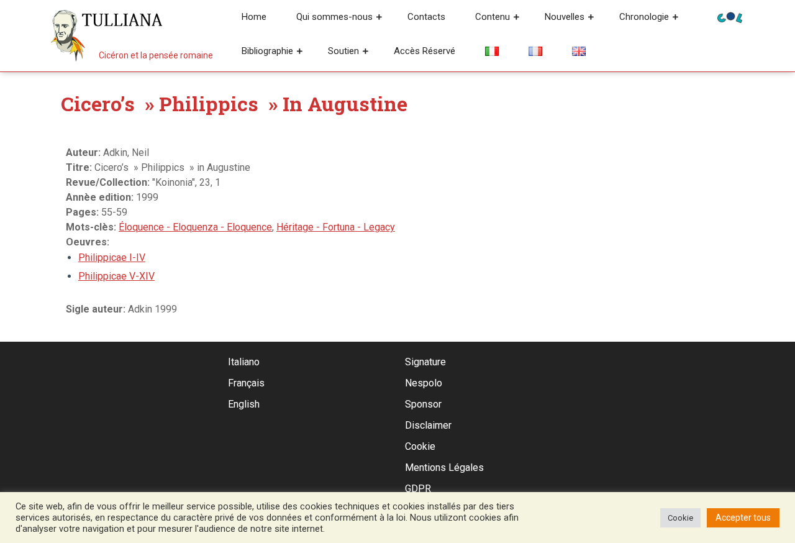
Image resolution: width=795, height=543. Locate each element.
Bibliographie (267, 51)
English (244, 404)
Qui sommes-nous (334, 16)
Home (254, 16)
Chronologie (644, 16)
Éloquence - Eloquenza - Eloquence (195, 227)
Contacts (426, 16)
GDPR (418, 489)
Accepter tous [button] (743, 517)
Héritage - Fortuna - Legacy (335, 227)
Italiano (244, 362)
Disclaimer (428, 425)
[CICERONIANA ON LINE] (729, 16)
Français (246, 383)
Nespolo (423, 383)
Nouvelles (564, 16)
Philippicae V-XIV (116, 276)
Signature (425, 362)
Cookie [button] (680, 517)
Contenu (492, 16)
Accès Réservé (424, 51)
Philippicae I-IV (111, 257)
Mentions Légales (444, 467)
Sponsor (423, 404)
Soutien (343, 51)
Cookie (420, 446)
